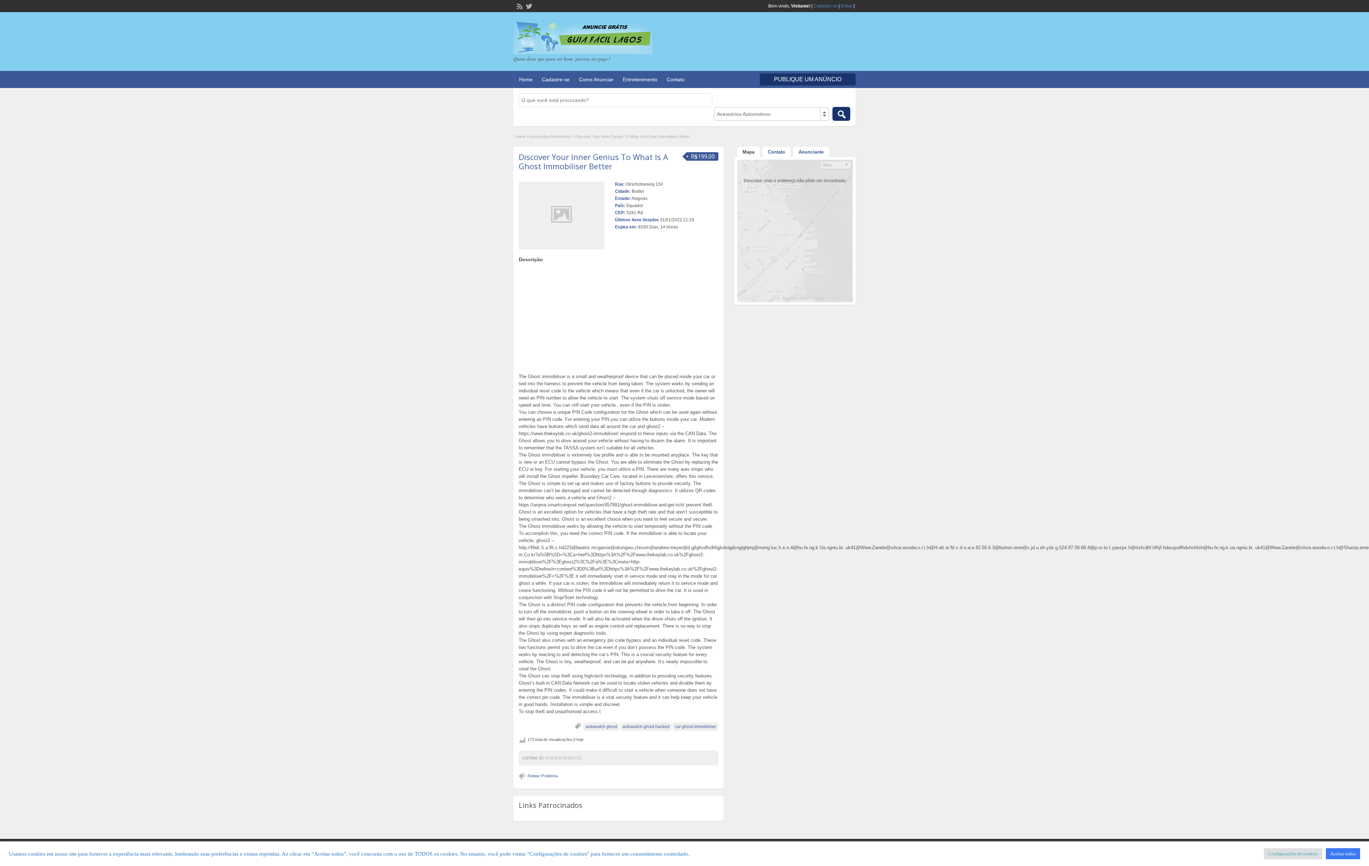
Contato (675, 79)
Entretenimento (640, 79)
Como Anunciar (596, 79)
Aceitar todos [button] (1343, 853)
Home (526, 79)
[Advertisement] (618, 316)
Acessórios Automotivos (550, 136)
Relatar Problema (543, 776)
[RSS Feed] (519, 6)
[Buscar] (841, 114)
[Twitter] (528, 6)
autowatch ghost (601, 726)
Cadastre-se (825, 6)
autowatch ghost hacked (646, 726)
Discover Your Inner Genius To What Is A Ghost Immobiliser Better (593, 161)
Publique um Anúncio (807, 79)
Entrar (846, 6)
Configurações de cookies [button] (1293, 853)
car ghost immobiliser (695, 726)
